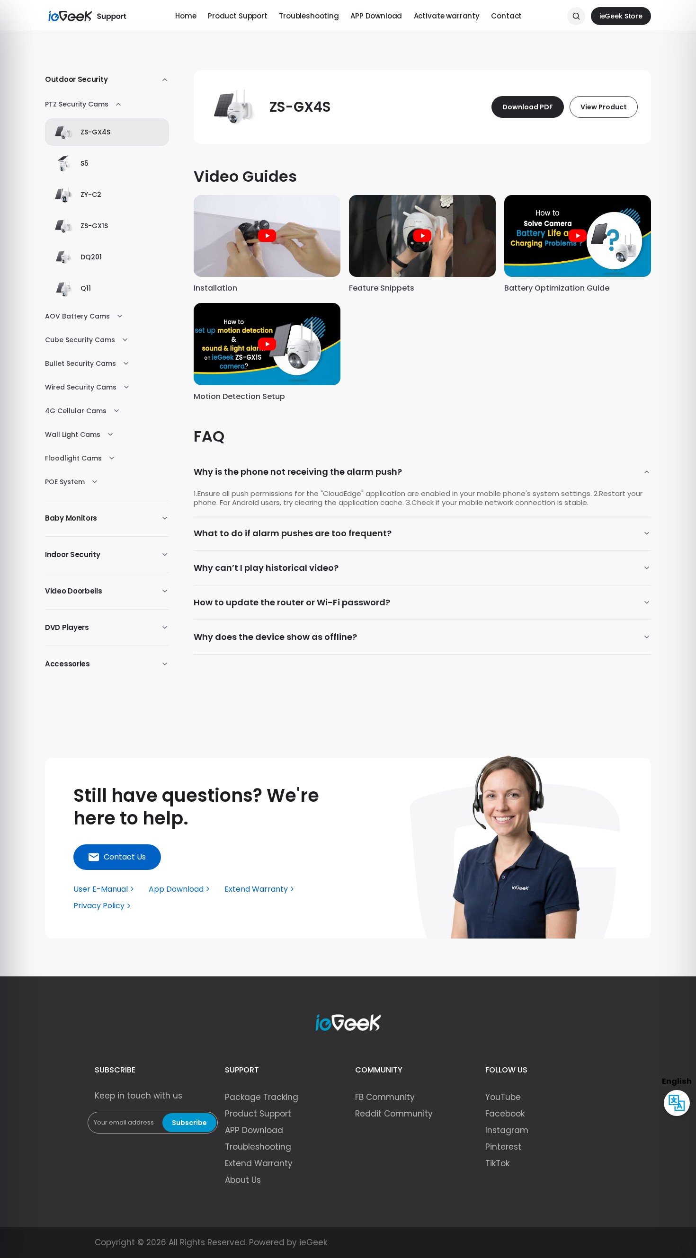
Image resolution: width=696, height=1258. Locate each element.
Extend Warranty (259, 1163)
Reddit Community (394, 1113)
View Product (603, 107)
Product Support (238, 16)
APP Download (376, 16)
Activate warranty (447, 16)
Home (185, 16)
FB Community (385, 1097)
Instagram (506, 1130)
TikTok (497, 1163)
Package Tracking (261, 1097)
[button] (117, 857)
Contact (506, 16)
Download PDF (527, 107)
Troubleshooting (309, 16)
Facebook (505, 1113)
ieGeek (313, 1242)
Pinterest (503, 1146)
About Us (243, 1180)
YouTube (503, 1097)
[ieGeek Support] (87, 16)
